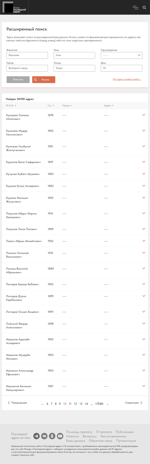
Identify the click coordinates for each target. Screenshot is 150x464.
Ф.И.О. (10, 105)
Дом (103, 63)
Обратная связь (100, 441)
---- (105, 55)
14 (86, 404)
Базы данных (75, 441)
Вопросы (90, 436)
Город (9, 63)
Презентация (126, 441)
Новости (72, 436)
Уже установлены (113, 436)
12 (75, 404)
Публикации (125, 432)
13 (81, 404)
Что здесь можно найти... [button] (127, 79)
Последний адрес (14, 7)
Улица (57, 63)
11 (70, 404)
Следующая (132, 402)
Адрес (107, 105)
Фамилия (11, 50)
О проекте (104, 432)
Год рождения (109, 50)
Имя (56, 50)
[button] (144, 7)
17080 (99, 404)
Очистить (18, 79)
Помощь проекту (79, 432)
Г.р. (49, 105)
